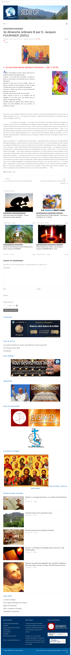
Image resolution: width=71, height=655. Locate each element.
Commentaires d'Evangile (9, 28)
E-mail (39, 289)
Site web (5, 295)
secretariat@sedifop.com (13, 640)
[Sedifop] (35, 13)
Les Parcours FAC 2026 (11, 348)
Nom (4, 289)
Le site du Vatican (9, 600)
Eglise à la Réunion (10, 605)
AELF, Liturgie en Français (12, 608)
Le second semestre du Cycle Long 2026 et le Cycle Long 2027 (25, 345)
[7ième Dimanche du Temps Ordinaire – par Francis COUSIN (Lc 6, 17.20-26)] (52, 194)
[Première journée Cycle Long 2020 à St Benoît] (13, 530)
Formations (7, 351)
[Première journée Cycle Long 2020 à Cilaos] (13, 513)
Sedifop (6, 42)
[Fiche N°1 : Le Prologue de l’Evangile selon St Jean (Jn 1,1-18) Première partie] (13, 548)
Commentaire (7, 267)
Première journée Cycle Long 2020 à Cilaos (38, 513)
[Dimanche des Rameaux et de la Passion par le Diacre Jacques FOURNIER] (19, 226)
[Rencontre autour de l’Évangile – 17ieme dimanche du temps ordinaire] (19, 194)
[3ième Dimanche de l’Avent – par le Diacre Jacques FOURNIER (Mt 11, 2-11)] (52, 226)
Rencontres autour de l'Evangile (18, 213)
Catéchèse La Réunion (11, 611)
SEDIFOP (5, 625)
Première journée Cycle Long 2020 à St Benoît (39, 530)
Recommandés (59, 213)
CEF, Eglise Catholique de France (15, 603)
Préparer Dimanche (19, 28)
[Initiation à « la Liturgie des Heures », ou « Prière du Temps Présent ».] (13, 497)
